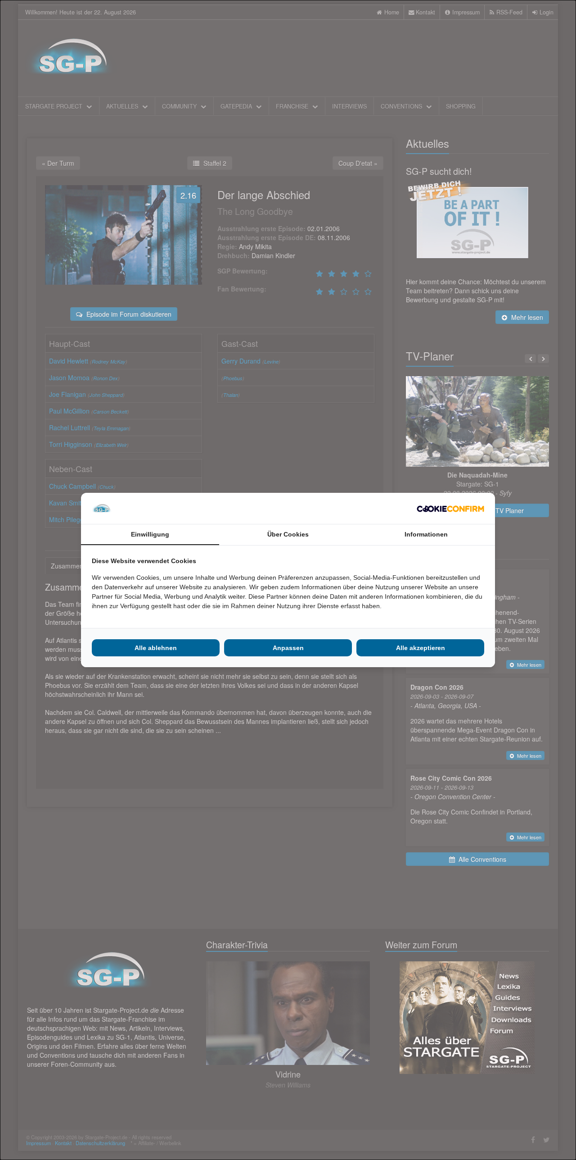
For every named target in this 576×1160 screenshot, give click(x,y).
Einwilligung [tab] (150, 534)
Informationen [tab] (426, 534)
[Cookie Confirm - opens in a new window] (450, 508)
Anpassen (288, 647)
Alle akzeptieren (420, 647)
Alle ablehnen (156, 647)
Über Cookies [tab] (288, 534)
